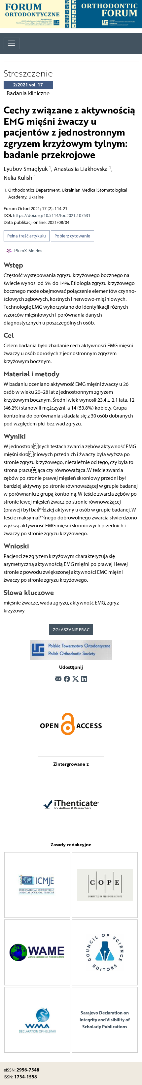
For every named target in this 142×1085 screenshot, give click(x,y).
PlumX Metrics (28, 251)
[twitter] (75, 679)
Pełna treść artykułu (26, 236)
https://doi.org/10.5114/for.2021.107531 (51, 215)
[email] (58, 679)
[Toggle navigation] (12, 43)
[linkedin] (84, 679)
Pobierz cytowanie (72, 236)
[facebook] (67, 679)
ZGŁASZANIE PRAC (71, 630)
